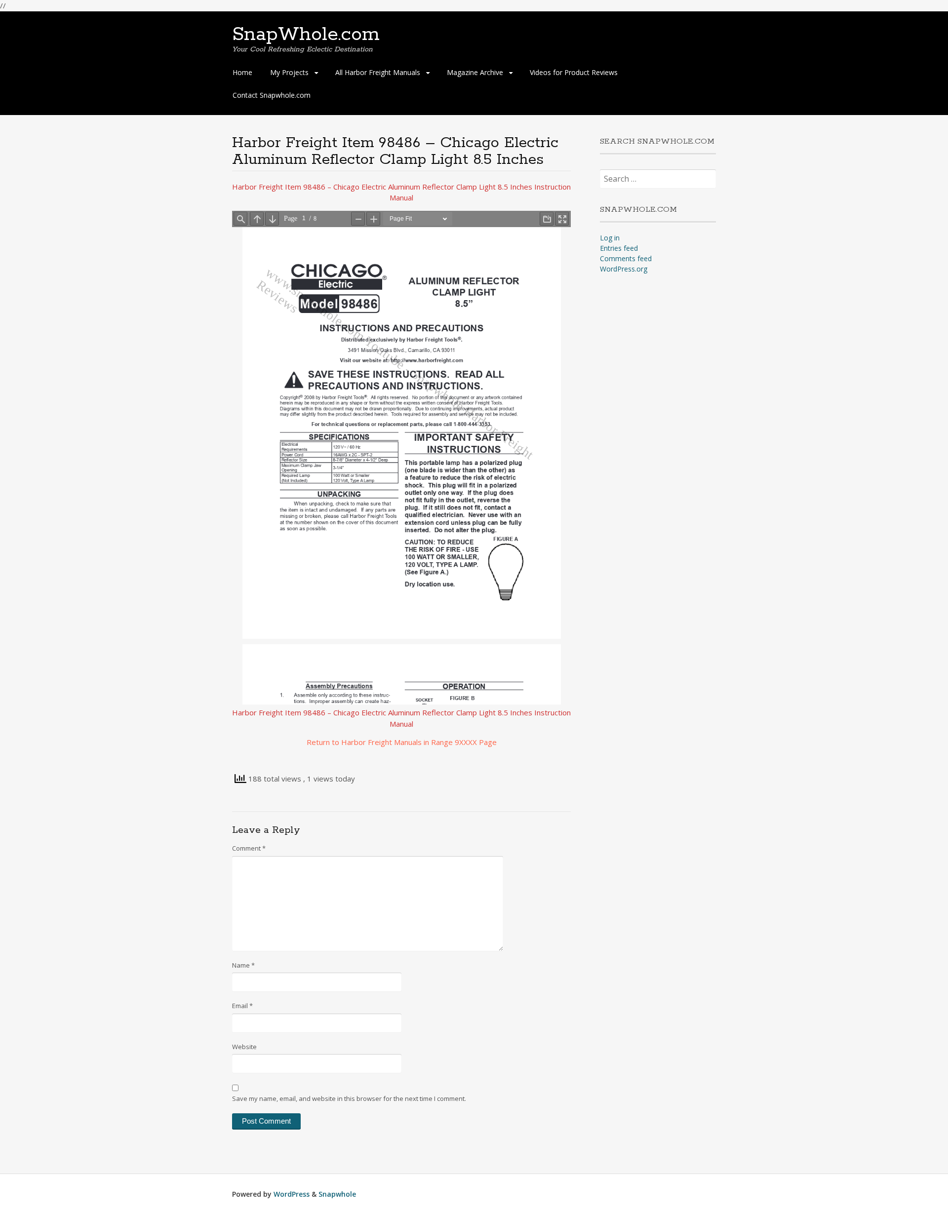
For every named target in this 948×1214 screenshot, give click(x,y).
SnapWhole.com (306, 34)
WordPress (292, 1194)
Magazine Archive (475, 72)
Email (242, 1005)
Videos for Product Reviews (574, 72)
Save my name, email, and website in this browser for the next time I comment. (349, 1098)
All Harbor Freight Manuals (377, 72)
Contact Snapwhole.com (272, 95)
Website (244, 1046)
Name (243, 965)
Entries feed (619, 248)
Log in (610, 237)
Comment (249, 848)
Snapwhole (337, 1194)
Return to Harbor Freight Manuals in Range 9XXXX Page (402, 742)
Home (242, 72)
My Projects (289, 72)
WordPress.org (623, 269)
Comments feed (626, 258)
